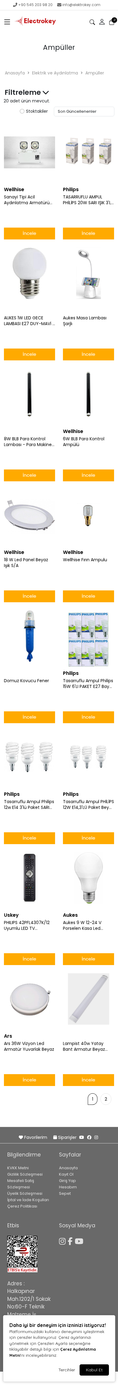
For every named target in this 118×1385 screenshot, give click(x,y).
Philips (71, 189)
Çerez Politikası (22, 1206)
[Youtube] (80, 1240)
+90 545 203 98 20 (35, 4)
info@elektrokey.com (81, 4)
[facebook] (89, 1137)
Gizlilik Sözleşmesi (25, 1174)
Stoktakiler (37, 111)
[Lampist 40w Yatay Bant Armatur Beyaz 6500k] (88, 999)
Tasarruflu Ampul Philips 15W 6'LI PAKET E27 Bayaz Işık (88, 683)
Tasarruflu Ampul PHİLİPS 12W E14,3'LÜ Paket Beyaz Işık (88, 804)
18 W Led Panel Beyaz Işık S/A (26, 563)
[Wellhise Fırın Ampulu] (88, 515)
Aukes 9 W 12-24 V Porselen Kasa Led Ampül (82, 925)
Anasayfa (15, 73)
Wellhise (14, 189)
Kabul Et (94, 1370)
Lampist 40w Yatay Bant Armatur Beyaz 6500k (84, 1046)
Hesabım (68, 1187)
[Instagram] (63, 1240)
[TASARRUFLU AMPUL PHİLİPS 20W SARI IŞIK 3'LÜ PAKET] (88, 152)
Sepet (65, 1193)
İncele (29, 233)
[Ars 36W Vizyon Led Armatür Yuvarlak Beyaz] (29, 999)
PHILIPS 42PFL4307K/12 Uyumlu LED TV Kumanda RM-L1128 (27, 925)
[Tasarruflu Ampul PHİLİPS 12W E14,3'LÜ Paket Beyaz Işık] (88, 757)
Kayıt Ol (66, 1174)
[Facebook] (71, 1240)
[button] (7, 22)
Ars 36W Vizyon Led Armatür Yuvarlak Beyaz (29, 1046)
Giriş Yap (67, 1181)
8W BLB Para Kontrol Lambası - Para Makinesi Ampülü (29, 442)
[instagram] (96, 1137)
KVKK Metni (18, 1168)
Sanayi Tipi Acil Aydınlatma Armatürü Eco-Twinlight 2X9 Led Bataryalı (27, 200)
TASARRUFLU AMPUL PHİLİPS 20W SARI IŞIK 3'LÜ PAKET (88, 200)
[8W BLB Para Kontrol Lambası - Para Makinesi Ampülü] (29, 394)
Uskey (11, 915)
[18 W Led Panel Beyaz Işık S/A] (29, 515)
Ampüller (94, 73)
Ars (8, 1036)
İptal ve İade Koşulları (28, 1200)
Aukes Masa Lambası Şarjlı (85, 321)
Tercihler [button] (66, 1370)
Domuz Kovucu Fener (26, 681)
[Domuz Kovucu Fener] (29, 636)
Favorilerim (35, 1137)
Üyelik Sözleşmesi (24, 1193)
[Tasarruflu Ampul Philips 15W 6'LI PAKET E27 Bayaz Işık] (88, 636)
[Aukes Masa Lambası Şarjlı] (88, 273)
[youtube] (82, 1137)
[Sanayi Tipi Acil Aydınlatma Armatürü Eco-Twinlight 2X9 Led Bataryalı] (29, 152)
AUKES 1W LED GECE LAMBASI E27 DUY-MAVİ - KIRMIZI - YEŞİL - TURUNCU (29, 321)
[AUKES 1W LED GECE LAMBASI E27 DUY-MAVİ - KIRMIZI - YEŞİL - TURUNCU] (29, 273)
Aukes (70, 915)
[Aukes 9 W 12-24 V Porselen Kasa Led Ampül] (88, 878)
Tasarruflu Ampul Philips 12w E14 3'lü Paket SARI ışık (29, 804)
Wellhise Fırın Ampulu (85, 560)
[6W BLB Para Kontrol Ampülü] (88, 394)
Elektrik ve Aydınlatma (55, 73)
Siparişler (67, 1137)
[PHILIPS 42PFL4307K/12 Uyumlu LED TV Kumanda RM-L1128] (29, 878)
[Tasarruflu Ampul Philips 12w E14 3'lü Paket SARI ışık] (29, 757)
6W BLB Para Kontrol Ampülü (83, 442)
